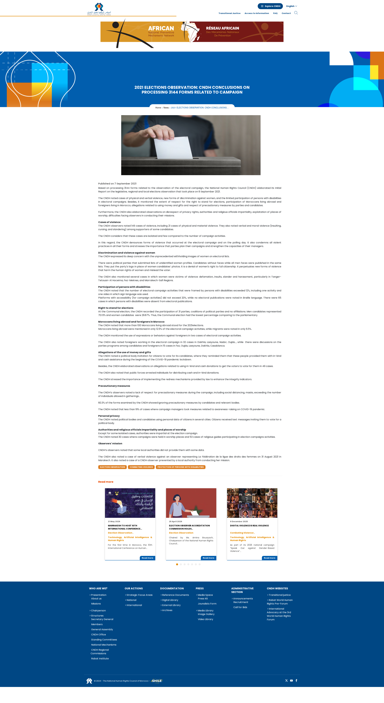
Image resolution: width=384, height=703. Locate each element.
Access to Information (257, 13)
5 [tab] (192, 564)
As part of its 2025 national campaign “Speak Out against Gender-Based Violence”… (252, 548)
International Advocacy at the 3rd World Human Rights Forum (279, 614)
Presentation (98, 595)
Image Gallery (206, 614)
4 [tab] (188, 564)
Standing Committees (104, 639)
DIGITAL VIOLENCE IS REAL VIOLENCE (249, 525)
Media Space (205, 595)
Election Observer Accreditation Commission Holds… (189, 527)
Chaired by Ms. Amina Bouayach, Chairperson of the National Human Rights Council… (191, 540)
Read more (147, 558)
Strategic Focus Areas (140, 595)
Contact (286, 13)
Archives (167, 610)
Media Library (205, 610)
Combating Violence (141, 467)
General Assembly (102, 629)
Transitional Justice (229, 13)
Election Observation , (120, 532)
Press (200, 588)
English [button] (290, 6)
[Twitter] (286, 681)
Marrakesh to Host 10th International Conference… (125, 527)
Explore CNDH (272, 6)
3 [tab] (185, 564)
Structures (97, 615)
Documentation (172, 588)
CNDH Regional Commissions (100, 651)
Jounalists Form (207, 603)
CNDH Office (98, 634)
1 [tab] (177, 564)
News (166, 107)
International (134, 605)
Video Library (205, 619)
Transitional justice (280, 595)
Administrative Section (242, 590)
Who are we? (98, 588)
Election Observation (112, 467)
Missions (96, 603)
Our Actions (134, 588)
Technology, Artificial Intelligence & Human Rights (130, 539)
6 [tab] (196, 564)
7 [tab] (200, 564)
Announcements (243, 598)
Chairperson (98, 610)
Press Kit (203, 598)
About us (96, 598)
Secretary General (102, 619)
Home (158, 107)
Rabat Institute (100, 658)
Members (97, 624)
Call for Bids (240, 607)
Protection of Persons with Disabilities (181, 467)
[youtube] (291, 681)
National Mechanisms (103, 644)
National (131, 600)
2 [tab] (181, 564)
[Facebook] (296, 681)
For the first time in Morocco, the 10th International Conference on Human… (130, 546)
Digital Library (170, 600)
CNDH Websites (277, 588)
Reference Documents (175, 595)
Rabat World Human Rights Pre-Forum (280, 601)
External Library (171, 605)
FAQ (275, 13)
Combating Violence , (242, 532)
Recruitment (240, 602)
